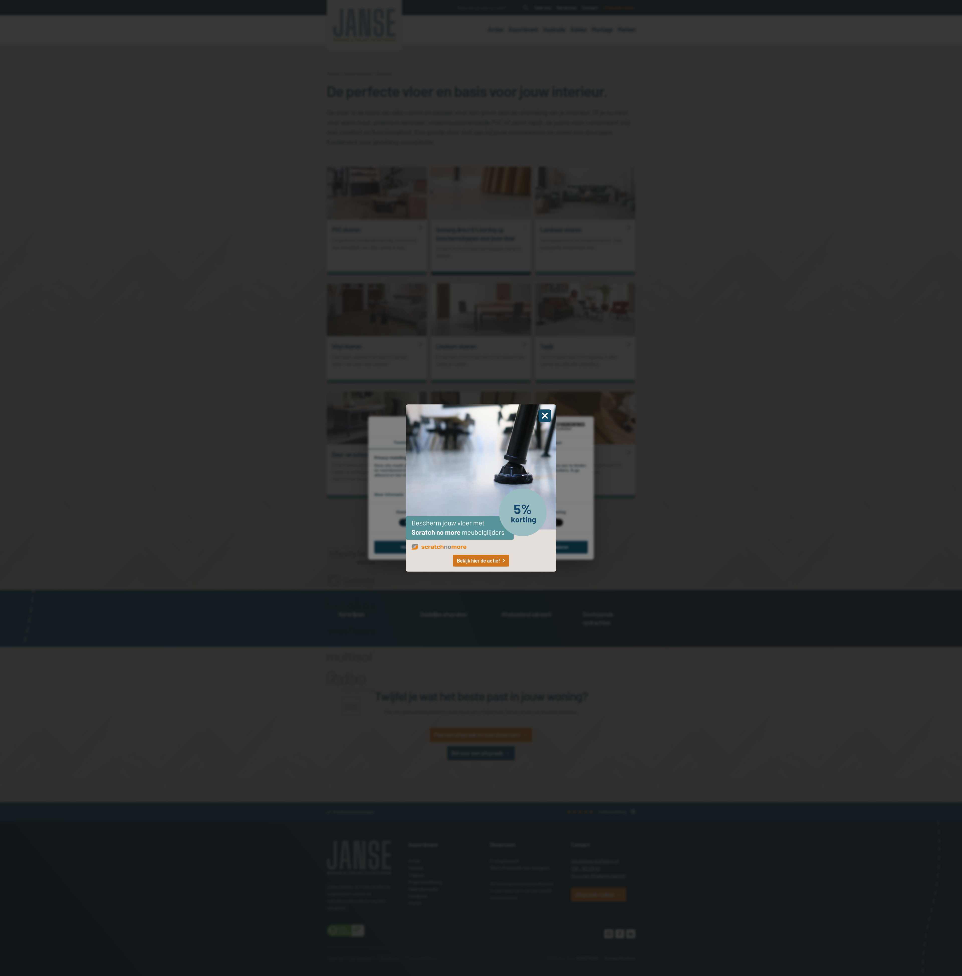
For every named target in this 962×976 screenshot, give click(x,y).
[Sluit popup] (545, 415)
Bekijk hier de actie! (478, 561)
